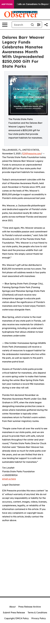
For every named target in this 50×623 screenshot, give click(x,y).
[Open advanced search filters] (38, 25)
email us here (9, 479)
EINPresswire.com (31, 153)
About (12, 606)
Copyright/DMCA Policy (16, 618)
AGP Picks (7, 4)
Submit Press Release (14, 612)
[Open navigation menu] (4, 24)
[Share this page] (46, 24)
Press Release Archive (29, 606)
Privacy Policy (38, 618)
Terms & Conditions (37, 612)
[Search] (32, 25)
